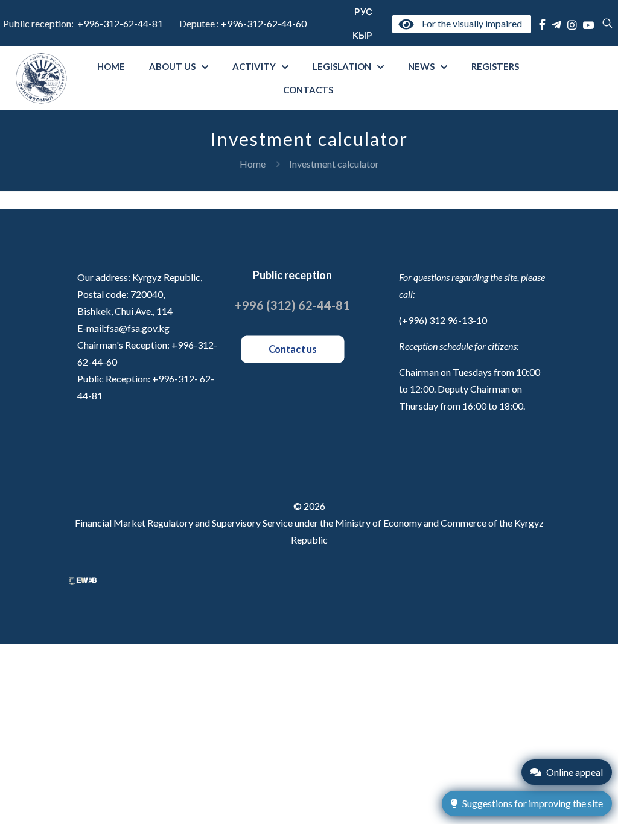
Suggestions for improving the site (532, 803)
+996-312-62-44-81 (120, 23)
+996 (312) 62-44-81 (292, 305)
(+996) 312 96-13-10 (443, 320)
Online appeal (574, 772)
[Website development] (83, 580)
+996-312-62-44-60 (264, 23)
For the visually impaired (469, 23)
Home (253, 164)
